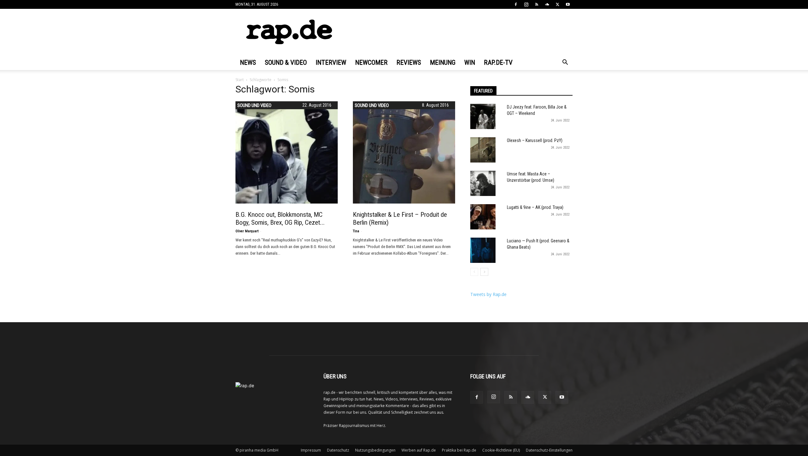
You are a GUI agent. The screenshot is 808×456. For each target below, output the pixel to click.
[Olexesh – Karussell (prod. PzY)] (483, 150)
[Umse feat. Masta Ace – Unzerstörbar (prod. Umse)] (483, 183)
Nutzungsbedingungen (375, 450)
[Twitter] (557, 4)
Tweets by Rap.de (488, 294)
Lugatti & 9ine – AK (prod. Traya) (535, 207)
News (248, 62)
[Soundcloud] (547, 4)
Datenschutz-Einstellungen (549, 450)
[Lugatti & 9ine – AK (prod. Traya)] (483, 216)
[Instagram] (526, 4)
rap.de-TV (498, 62)
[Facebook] (515, 4)
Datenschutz (338, 450)
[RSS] (536, 4)
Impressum (311, 450)
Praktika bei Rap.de (459, 450)
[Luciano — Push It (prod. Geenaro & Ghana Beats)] (483, 250)
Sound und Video (254, 105)
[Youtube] (568, 4)
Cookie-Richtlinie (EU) (501, 450)
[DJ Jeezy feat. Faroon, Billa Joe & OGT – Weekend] (483, 116)
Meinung (442, 62)
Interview (331, 62)
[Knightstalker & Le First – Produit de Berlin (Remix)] (404, 152)
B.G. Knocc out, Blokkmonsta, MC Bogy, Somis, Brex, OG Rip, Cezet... (280, 218)
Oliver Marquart (246, 231)
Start (239, 79)
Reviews (408, 62)
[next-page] (484, 272)
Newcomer (371, 62)
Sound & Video (286, 62)
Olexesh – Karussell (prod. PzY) (534, 140)
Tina (356, 231)
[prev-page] (474, 272)
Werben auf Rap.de (418, 450)
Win (469, 62)
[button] (565, 63)
